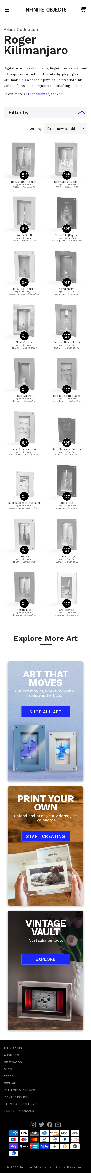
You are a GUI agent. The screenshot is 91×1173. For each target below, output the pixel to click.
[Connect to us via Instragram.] (33, 1125)
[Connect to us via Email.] (58, 1125)
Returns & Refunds (19, 1090)
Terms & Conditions (20, 1104)
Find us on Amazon (19, 1111)
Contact (11, 1083)
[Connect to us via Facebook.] (50, 1125)
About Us (11, 1055)
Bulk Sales (13, 1048)
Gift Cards (13, 1062)
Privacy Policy (16, 1097)
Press (9, 1076)
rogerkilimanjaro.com (46, 94)
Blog (8, 1069)
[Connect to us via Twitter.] (41, 1125)
